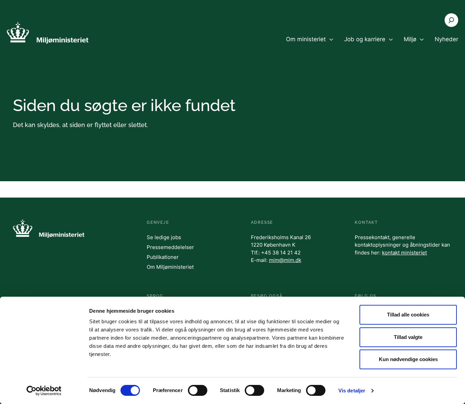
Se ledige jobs (164, 237)
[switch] (197, 390)
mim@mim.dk (285, 260)
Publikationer (163, 257)
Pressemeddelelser (170, 247)
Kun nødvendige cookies (408, 359)
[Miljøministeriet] (48, 33)
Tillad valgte (408, 337)
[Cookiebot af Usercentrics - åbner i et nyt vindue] (44, 391)
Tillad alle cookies (408, 314)
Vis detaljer (351, 390)
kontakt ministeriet (404, 252)
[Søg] (451, 20)
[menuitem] (309, 45)
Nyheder (446, 39)
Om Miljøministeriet (170, 267)
